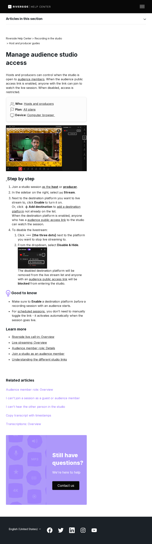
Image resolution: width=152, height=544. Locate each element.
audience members (31, 79)
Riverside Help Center (19, 38)
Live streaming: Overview (29, 342)
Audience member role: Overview (29, 389)
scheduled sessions (31, 311)
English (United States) (24, 529)
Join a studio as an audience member (38, 354)
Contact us (65, 485)
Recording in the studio (48, 38)
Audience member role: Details (33, 348)
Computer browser (41, 115)
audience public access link (46, 220)
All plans (29, 109)
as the (50, 187)
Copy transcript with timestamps (28, 415)
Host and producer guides (24, 43)
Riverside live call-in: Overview (33, 337)
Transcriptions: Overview (23, 424)
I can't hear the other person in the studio (35, 407)
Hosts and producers (39, 104)
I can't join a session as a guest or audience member (43, 398)
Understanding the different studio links (39, 359)
